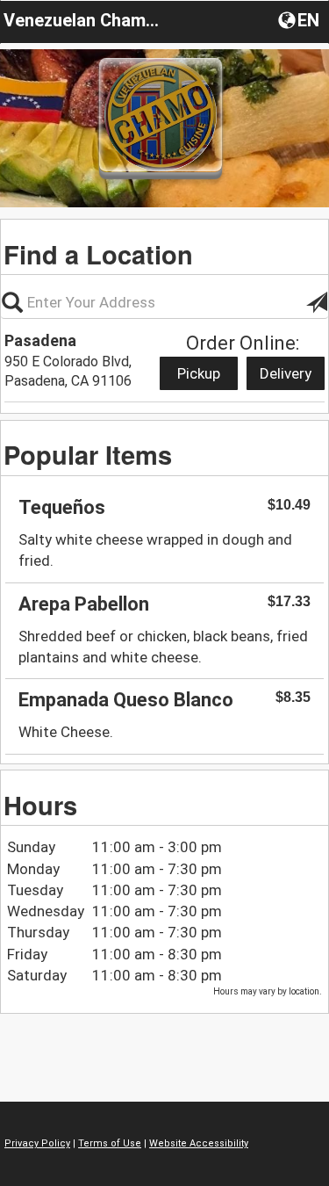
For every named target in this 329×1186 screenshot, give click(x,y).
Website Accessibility (198, 1143)
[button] (300, 19)
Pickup (198, 373)
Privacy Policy (37, 1143)
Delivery (285, 373)
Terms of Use (109, 1143)
